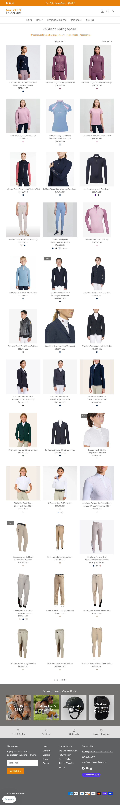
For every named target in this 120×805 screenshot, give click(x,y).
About (45, 746)
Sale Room (76, 20)
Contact (46, 750)
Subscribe (15, 771)
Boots (75, 35)
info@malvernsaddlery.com (94, 762)
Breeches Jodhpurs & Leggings (44, 35)
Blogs (45, 759)
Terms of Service (66, 763)
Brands (90, 20)
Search (62, 767)
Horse (39, 20)
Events (46, 763)
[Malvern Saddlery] (13, 11)
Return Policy (65, 755)
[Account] (102, 11)
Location (46, 755)
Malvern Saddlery (19, 793)
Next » (63, 680)
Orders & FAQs (65, 746)
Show (61, 35)
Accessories (85, 35)
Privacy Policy (65, 759)
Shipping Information (68, 750)
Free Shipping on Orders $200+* (60, 3)
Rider (29, 20)
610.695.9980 (88, 757)
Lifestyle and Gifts (56, 20)
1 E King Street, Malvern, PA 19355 (97, 751)
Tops (68, 35)
